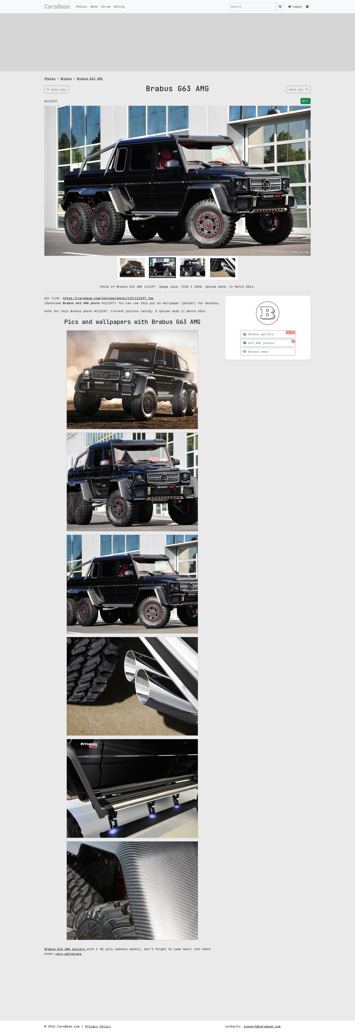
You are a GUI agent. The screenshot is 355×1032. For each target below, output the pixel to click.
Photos (81, 6)
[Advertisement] (177, 42)
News (94, 6)
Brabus (66, 78)
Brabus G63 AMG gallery (65, 949)
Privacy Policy (98, 1026)
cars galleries (68, 954)
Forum (105, 6)
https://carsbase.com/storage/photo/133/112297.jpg (108, 298)
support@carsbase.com (262, 1026)
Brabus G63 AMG (90, 78)
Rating (119, 6)
